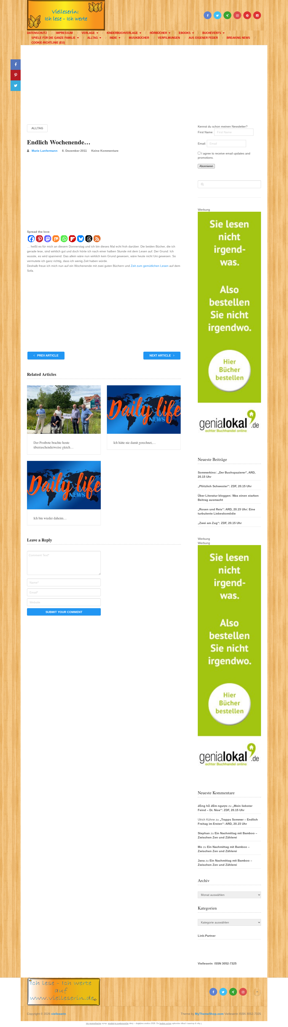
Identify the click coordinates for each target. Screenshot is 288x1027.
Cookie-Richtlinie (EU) (48, 42)
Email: (202, 143)
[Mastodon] (47, 239)
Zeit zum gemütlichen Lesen (149, 265)
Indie (113, 37)
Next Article (160, 355)
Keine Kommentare (104, 150)
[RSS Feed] (97, 239)
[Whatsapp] (64, 239)
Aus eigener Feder (203, 37)
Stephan (204, 833)
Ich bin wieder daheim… (50, 518)
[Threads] (88, 239)
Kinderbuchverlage (122, 33)
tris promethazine (93, 1023)
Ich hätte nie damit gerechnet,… (134, 442)
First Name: (206, 132)
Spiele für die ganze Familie (53, 37)
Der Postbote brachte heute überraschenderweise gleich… (54, 444)
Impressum (64, 33)
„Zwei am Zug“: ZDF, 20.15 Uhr (220, 523)
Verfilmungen (169, 37)
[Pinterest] (39, 239)
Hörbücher (158, 33)
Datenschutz (37, 33)
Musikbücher (139, 37)
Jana (201, 860)
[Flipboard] (72, 239)
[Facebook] (31, 239)
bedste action (165, 1023)
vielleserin (58, 1013)
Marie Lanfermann (45, 150)
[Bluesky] (80, 239)
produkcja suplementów (118, 1023)
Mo (200, 847)
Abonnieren (206, 166)
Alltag (92, 37)
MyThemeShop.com (209, 1013)
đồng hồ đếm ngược (212, 805)
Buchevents (211, 33)
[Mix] (55, 239)
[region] (144, 80)
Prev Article (47, 355)
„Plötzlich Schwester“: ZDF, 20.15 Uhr (225, 486)
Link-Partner (206, 935)
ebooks (185, 33)
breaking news (238, 37)
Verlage (88, 33)
